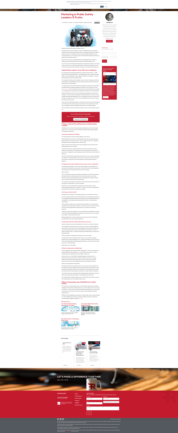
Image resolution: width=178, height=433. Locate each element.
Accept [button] (102, 6)
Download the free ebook (80, 119)
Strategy (90, 22)
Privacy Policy (79, 405)
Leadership (85, 22)
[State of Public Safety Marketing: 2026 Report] (109, 84)
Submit (104, 61)
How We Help (78, 396)
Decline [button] (106, 6)
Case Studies (78, 398)
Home (76, 394)
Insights (70, 22)
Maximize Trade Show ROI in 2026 (93, 352)
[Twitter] (60, 419)
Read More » (65, 365)
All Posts (109, 41)
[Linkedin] (63, 419)
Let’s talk (80, 298)
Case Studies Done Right (67, 343)
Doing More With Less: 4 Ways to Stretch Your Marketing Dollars (80, 353)
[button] (95, 22)
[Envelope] (58, 419)
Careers (77, 402)
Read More (106, 97)
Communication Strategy (78, 22)
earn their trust (66, 89)
